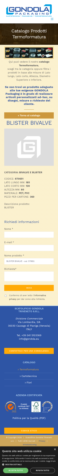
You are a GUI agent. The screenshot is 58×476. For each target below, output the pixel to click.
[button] (29, 464)
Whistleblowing (29, 445)
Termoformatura (29, 369)
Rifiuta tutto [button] (42, 470)
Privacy (42, 441)
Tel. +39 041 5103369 (29, 335)
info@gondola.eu (29, 338)
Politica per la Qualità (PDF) (29, 418)
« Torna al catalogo (29, 115)
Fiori (29, 382)
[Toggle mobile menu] (52, 18)
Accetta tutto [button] (16, 470)
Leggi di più (51, 461)
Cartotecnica (29, 376)
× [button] (55, 449)
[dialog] (29, 461)
